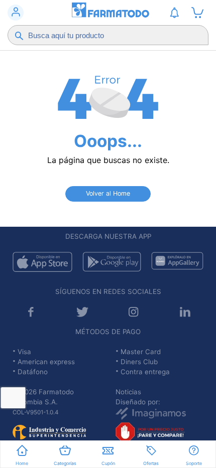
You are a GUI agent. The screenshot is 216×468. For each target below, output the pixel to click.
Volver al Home (108, 193)
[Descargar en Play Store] (111, 262)
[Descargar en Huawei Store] (177, 262)
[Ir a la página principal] (108, 13)
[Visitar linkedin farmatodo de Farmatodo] (185, 311)
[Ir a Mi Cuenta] (16, 13)
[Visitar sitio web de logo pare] (150, 430)
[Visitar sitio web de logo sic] (49, 429)
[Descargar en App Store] (42, 262)
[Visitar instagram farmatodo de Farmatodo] (134, 311)
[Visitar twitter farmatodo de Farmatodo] (82, 311)
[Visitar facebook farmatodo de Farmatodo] (31, 311)
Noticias (128, 392)
